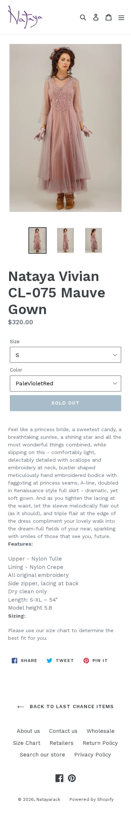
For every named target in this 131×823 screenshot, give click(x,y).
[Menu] (121, 17)
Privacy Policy (92, 754)
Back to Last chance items (71, 706)
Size (15, 341)
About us (28, 731)
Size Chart (26, 743)
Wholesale (101, 731)
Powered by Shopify (92, 799)
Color (16, 370)
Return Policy (100, 743)
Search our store (42, 754)
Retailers (61, 743)
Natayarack (48, 799)
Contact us (63, 731)
